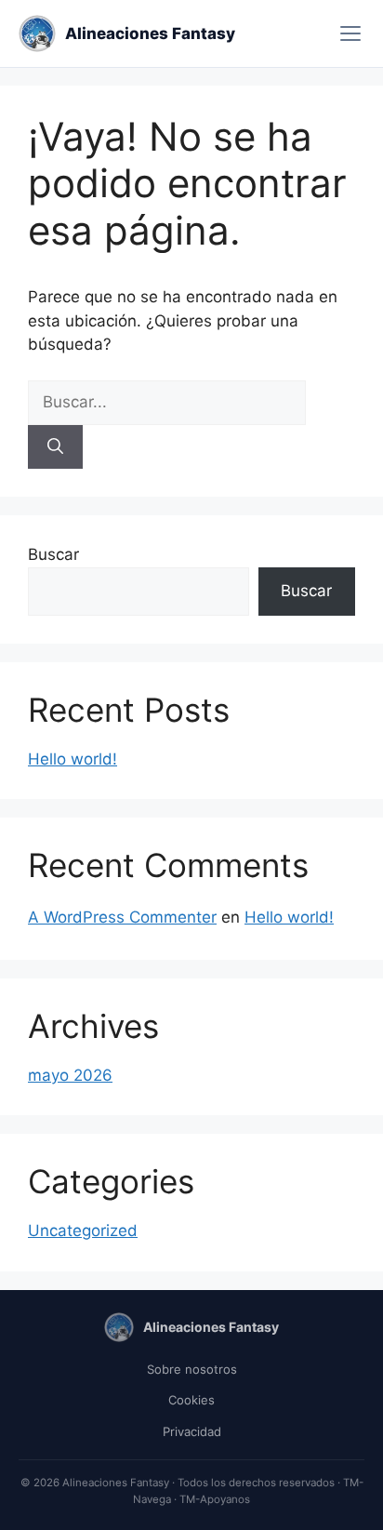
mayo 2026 (70, 1075)
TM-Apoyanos (214, 1499)
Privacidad (192, 1431)
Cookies (191, 1399)
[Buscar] (55, 447)
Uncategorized (83, 1230)
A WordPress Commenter (122, 917)
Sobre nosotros (192, 1369)
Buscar (53, 554)
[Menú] (350, 33)
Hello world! (72, 759)
